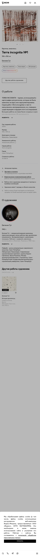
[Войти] (25, 3)
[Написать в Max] (17, 553)
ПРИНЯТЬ (20, 541)
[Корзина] (35, 3)
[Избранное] (30, 3)
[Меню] (37, 553)
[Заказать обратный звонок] (8, 553)
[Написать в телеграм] (13, 553)
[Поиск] (3, 553)
